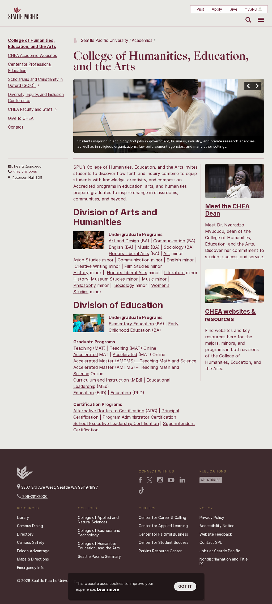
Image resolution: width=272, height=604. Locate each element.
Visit (200, 9)
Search (247, 15)
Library (23, 517)
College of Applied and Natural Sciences (98, 519)
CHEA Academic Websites (32, 55)
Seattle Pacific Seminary (99, 556)
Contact (15, 127)
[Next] (257, 86)
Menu (259, 15)
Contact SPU (211, 542)
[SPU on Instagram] (160, 480)
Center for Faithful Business (163, 534)
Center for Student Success (163, 542)
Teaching (82, 348)
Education (83, 392)
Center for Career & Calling (162, 517)
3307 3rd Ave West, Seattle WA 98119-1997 (59, 487)
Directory (25, 534)
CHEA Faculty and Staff (30, 109)
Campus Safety (30, 542)
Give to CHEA (20, 118)
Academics (142, 40)
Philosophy (84, 285)
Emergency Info (31, 567)
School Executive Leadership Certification (116, 423)
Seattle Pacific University (104, 40)
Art (166, 253)
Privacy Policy (211, 517)
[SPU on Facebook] (140, 480)
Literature (174, 272)
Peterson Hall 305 (27, 177)
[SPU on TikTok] (141, 491)
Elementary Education (131, 323)
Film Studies (136, 266)
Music (143, 247)
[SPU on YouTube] (171, 481)
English (116, 247)
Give (233, 9)
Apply (217, 9)
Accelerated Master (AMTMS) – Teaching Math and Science (134, 361)
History (80, 272)
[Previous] (248, 86)
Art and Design (124, 240)
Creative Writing (91, 266)
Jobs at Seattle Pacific (219, 551)
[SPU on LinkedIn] (182, 480)
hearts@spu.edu (27, 166)
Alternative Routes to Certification (108, 410)
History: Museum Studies (99, 279)
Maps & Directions (33, 559)
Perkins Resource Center (160, 551)
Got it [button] (185, 586)
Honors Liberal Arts (129, 253)
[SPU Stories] (210, 480)
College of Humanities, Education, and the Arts (99, 545)
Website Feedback (215, 534)
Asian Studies (87, 259)
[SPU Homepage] (25, 478)
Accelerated (85, 354)
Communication (169, 240)
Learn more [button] (108, 589)
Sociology (174, 247)
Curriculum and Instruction (101, 380)
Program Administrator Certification (139, 417)
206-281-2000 (34, 496)
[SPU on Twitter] (149, 480)
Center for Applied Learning (163, 525)
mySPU (251, 9)
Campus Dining (30, 525)
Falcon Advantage (33, 551)
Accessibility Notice (216, 525)
